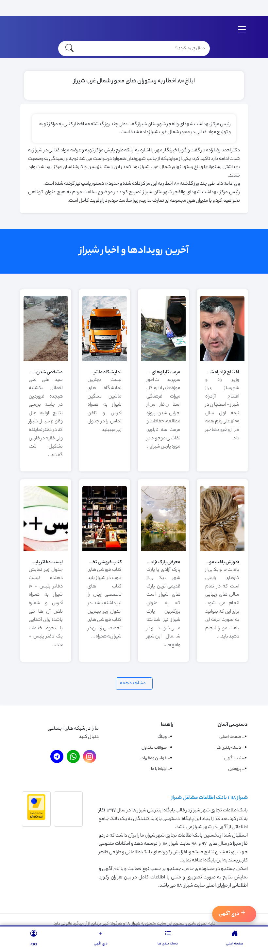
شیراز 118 (133, 923)
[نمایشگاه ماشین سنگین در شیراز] (104, 361)
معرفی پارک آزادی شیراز (158, 563)
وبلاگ (162, 737)
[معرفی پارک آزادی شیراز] (163, 550)
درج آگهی (229, 914)
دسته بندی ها (228, 748)
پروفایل (234, 769)
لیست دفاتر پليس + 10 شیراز (37, 563)
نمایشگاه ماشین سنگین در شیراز (91, 373)
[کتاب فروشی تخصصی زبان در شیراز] (104, 550)
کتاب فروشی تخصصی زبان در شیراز (89, 563)
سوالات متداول (154, 747)
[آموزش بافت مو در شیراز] (222, 550)
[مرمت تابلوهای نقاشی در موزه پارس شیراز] (163, 361)
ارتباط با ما (159, 769)
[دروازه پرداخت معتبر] (36, 819)
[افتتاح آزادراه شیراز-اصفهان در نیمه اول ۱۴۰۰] (222, 361)
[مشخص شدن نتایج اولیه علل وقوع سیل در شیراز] (46, 361)
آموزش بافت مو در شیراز (216, 563)
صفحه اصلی (230, 737)
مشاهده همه (133, 683)
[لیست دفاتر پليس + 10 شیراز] (46, 550)
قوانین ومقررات (154, 758)
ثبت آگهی (232, 758)
